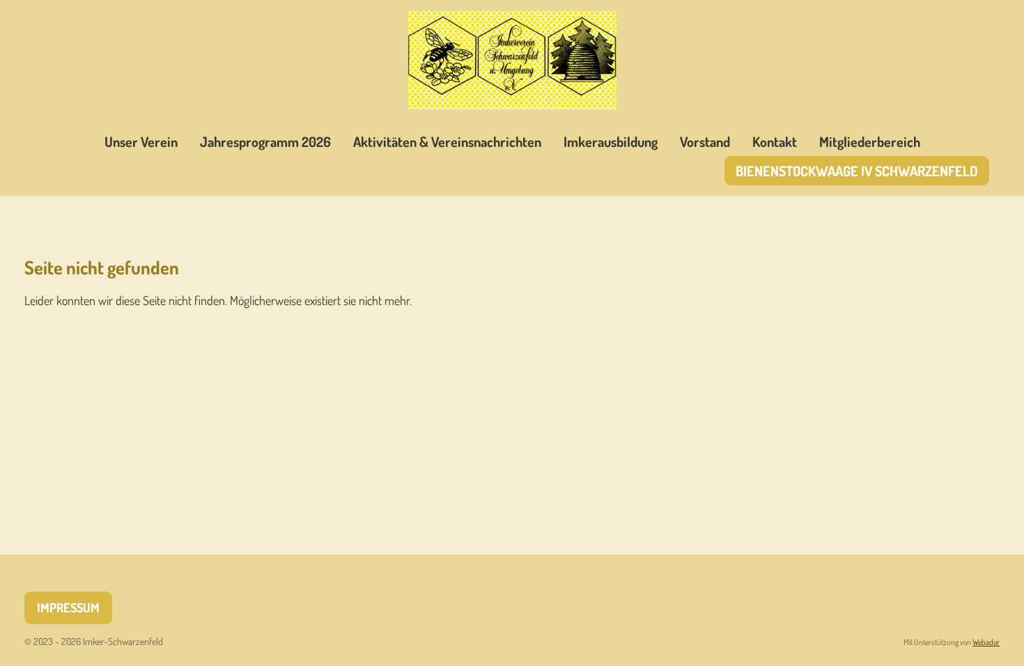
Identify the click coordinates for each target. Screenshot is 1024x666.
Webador (986, 642)
